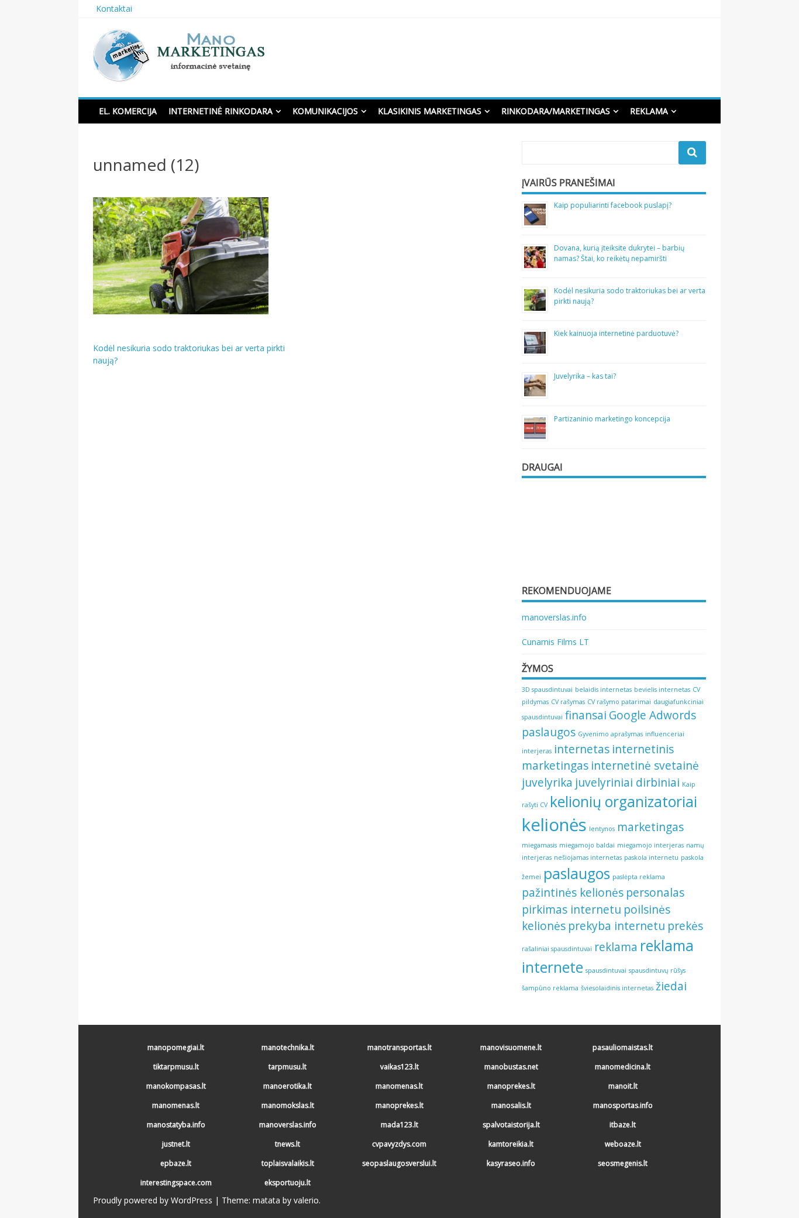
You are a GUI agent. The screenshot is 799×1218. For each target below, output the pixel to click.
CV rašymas (568, 702)
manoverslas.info (554, 617)
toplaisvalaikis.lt (287, 1163)
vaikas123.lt (399, 1067)
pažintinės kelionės (573, 892)
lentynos (602, 829)
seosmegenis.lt (623, 1163)
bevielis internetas (662, 689)
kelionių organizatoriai (623, 801)
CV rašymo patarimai (619, 702)
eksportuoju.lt (287, 1183)
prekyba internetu (616, 926)
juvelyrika (547, 782)
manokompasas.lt (176, 1086)
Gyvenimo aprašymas (610, 734)
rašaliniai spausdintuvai (557, 949)
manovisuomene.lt (511, 1047)
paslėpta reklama (638, 877)
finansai (586, 715)
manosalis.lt (511, 1105)
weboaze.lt (623, 1144)
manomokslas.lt (287, 1105)
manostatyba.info (176, 1125)
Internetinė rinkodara (220, 110)
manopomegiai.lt (175, 1047)
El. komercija (128, 110)
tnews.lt (287, 1144)
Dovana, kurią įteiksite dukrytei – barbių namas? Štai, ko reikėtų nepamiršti (619, 253)
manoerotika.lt (287, 1086)
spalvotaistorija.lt (511, 1125)
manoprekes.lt (511, 1086)
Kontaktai (114, 8)
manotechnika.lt (287, 1047)
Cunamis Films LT (555, 641)
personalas (655, 892)
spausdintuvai (606, 970)
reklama (616, 947)
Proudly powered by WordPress (152, 1200)
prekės (685, 926)
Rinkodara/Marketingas (555, 110)
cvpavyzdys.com (399, 1144)
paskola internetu (651, 857)
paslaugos (576, 873)
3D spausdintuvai (547, 689)
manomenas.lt (399, 1086)
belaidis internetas (603, 689)
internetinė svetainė (645, 765)
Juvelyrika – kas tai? (585, 376)
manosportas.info (623, 1105)
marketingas (650, 827)
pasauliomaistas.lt (623, 1047)
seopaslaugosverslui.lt (399, 1163)
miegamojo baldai (587, 845)
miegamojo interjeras (650, 845)
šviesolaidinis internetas (617, 988)
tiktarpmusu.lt (176, 1067)
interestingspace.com (176, 1183)
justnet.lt (176, 1144)
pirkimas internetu (571, 909)
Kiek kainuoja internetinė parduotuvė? (616, 333)
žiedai (671, 986)
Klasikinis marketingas (429, 110)
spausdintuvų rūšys (657, 970)
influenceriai (664, 734)
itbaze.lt (622, 1125)
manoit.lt (623, 1086)
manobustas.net (511, 1067)
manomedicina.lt (622, 1067)
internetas (581, 749)
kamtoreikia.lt (510, 1144)
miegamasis (539, 845)
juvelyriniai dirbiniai (627, 782)
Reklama (649, 110)
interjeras (537, 751)
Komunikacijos (325, 110)
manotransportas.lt (399, 1047)
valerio (306, 1200)
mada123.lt (399, 1125)
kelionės (554, 824)
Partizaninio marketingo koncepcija (612, 419)
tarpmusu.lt (287, 1067)
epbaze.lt (175, 1163)
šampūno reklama (550, 988)
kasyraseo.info (511, 1163)
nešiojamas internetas (588, 857)
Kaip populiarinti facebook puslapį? (612, 205)
